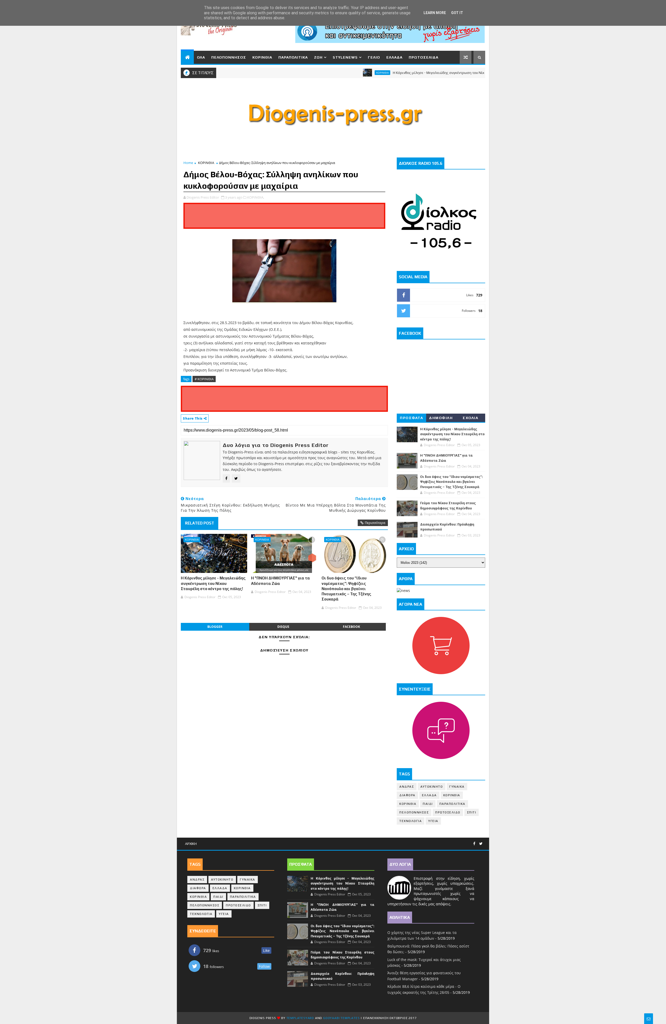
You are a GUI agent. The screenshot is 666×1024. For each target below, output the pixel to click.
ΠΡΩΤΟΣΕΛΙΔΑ (423, 57)
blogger (214, 626)
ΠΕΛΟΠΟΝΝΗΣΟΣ (228, 57)
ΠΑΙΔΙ (428, 804)
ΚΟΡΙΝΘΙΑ (262, 57)
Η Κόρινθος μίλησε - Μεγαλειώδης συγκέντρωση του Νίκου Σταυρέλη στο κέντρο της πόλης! (442, 73)
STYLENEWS (345, 57)
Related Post (199, 523)
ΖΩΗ (318, 57)
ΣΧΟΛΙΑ (470, 418)
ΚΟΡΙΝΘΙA (407, 804)
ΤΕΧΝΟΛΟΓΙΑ (410, 821)
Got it (457, 13)
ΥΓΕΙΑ (433, 821)
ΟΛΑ (201, 57)
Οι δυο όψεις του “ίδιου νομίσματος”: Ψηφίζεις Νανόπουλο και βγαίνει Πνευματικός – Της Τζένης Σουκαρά (346, 588)
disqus (283, 626)
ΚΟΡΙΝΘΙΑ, (255, 197)
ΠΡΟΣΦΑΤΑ (411, 418)
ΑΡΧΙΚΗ (191, 844)
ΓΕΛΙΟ (374, 57)
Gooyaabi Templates (341, 1018)
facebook (351, 626)
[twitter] (481, 844)
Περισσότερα (375, 522)
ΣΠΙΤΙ (471, 812)
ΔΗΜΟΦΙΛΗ (441, 418)
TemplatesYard (300, 1018)
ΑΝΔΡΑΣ (406, 786)
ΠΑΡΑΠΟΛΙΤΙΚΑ (293, 57)
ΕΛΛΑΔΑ (394, 57)
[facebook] (474, 844)
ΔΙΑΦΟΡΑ (407, 795)
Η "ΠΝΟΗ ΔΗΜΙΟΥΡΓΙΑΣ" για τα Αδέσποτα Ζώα (280, 580)
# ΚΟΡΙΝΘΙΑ (204, 379)
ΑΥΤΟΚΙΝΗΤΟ (431, 786)
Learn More (435, 13)
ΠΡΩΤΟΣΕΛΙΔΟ (447, 812)
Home (188, 162)
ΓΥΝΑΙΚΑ (457, 786)
